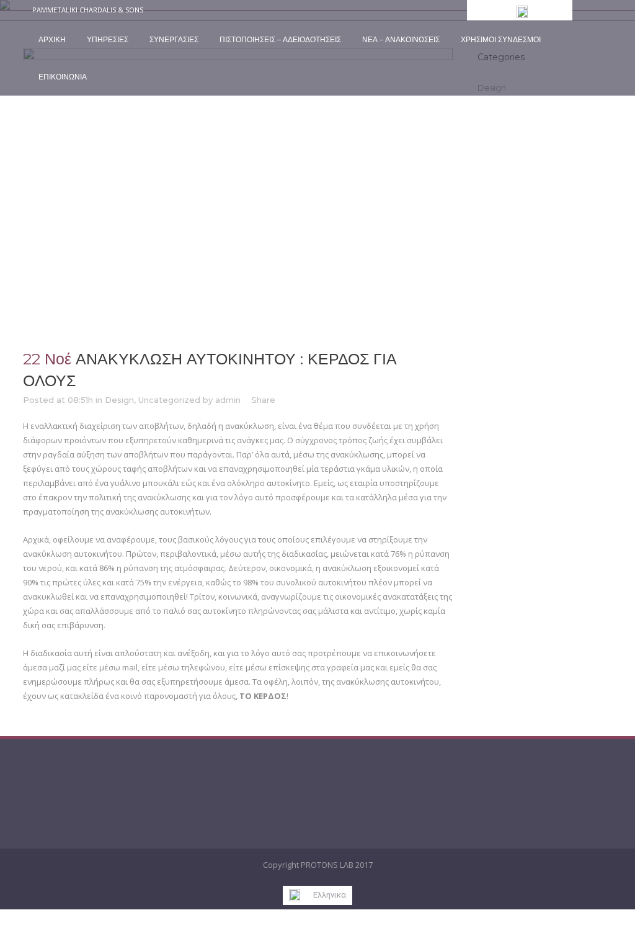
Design (119, 400)
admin (228, 400)
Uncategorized (169, 400)
